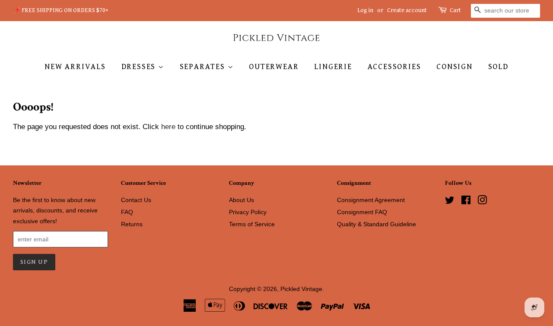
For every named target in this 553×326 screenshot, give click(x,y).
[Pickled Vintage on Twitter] (449, 201)
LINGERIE (333, 66)
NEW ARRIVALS (75, 66)
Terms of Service (252, 224)
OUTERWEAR (274, 66)
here (168, 127)
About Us (241, 199)
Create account (407, 10)
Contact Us (136, 199)
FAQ (127, 212)
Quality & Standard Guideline (376, 224)
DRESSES (139, 66)
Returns (132, 224)
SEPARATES (204, 66)
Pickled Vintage (301, 288)
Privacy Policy (248, 212)
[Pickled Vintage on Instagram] (482, 201)
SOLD (498, 66)
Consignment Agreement (371, 199)
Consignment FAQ (362, 212)
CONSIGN (454, 66)
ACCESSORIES (394, 66)
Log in (365, 10)
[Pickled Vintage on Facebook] (466, 201)
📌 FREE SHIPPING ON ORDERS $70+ (60, 10)
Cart (455, 10)
